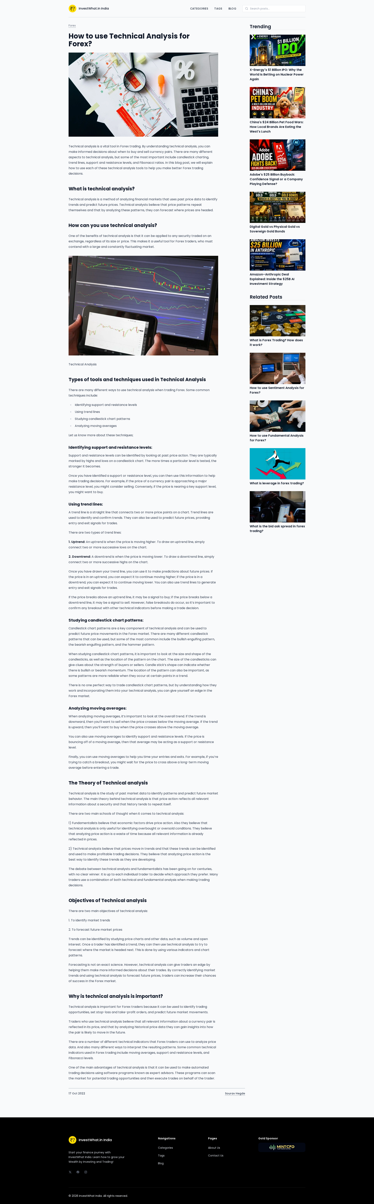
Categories (199, 9)
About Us (214, 1148)
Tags (218, 9)
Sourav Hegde (235, 1093)
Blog (232, 9)
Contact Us (215, 1155)
